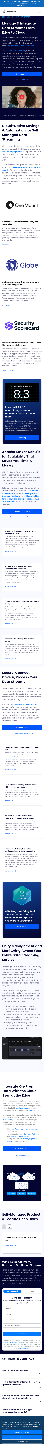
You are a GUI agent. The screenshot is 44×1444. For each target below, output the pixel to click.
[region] (22, 1430)
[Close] (40, 1418)
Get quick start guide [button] (22, 511)
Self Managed (12, 1291)
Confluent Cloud (22, 1108)
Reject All (22, 1437)
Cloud (31, 1291)
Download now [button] (22, 74)
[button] (22, 1372)
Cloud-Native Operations (32, 116)
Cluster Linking (8, 1120)
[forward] (10, 1227)
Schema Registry (31, 821)
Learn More (21, 6)
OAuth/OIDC (9, 759)
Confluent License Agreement (13, 1342)
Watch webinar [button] (22, 926)
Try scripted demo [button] (22, 1148)
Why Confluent (9, 116)
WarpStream (34, 1111)
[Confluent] (10, 11)
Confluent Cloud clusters (19, 1136)
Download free (22, 1334)
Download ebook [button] (22, 728)
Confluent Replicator (11, 496)
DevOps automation (21, 167)
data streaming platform (26, 704)
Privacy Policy (24, 1348)
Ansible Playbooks (28, 493)
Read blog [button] (22, 438)
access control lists (24, 757)
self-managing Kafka (12, 151)
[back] (4, 1227)
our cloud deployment (15, 50)
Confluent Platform (31, 1134)
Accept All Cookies (22, 1432)
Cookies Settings (22, 1441)
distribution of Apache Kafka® (21, 46)
